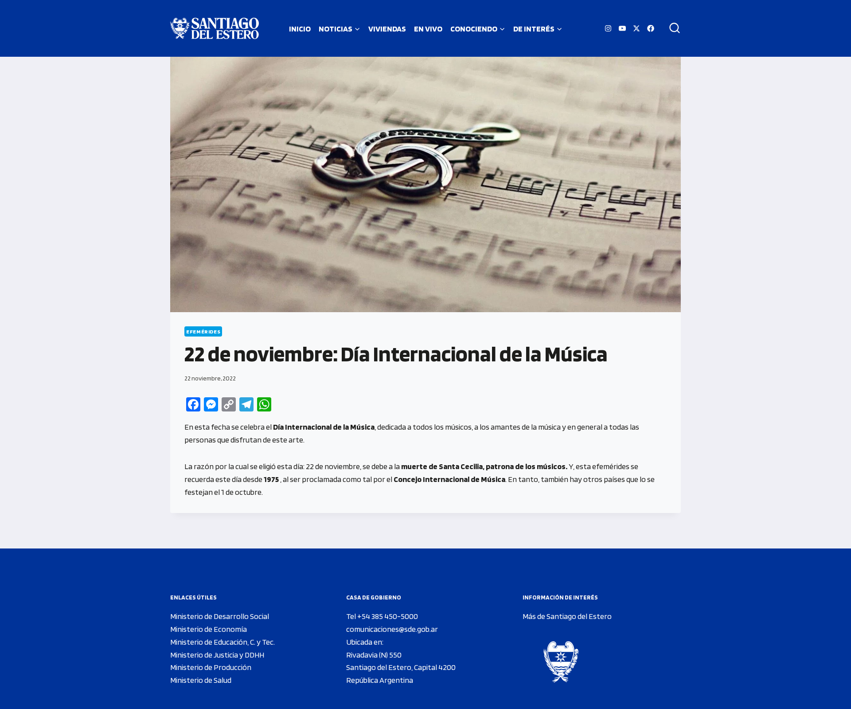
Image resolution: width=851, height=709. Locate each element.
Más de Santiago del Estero (567, 616)
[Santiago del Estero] (214, 28)
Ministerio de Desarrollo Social (219, 616)
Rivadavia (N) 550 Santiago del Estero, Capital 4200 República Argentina (401, 667)
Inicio (300, 28)
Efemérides (203, 331)
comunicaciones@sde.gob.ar (392, 629)
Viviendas (387, 28)
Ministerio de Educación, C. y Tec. (222, 641)
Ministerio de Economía (208, 629)
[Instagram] (608, 28)
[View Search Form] (671, 28)
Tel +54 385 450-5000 (382, 616)
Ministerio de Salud (200, 680)
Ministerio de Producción (210, 667)
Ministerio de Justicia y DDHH (217, 654)
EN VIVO (428, 28)
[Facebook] (651, 28)
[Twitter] (636, 28)
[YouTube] (622, 28)
